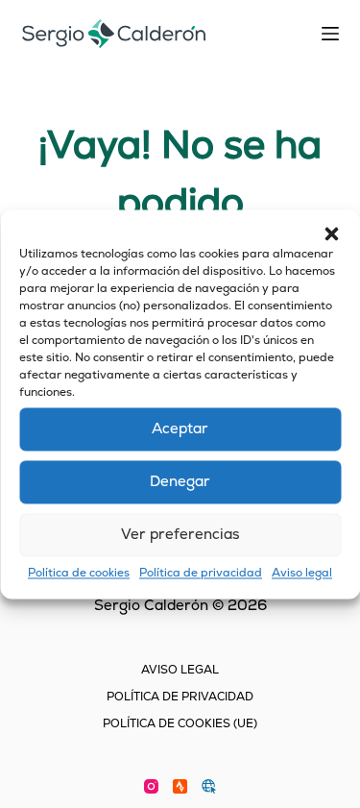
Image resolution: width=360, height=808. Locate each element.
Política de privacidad (200, 572)
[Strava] (180, 786)
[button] (331, 233)
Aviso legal (302, 572)
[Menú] (330, 33)
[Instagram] (151, 786)
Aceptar (180, 428)
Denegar (180, 481)
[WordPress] (209, 786)
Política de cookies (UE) (180, 724)
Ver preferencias (180, 534)
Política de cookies (79, 572)
